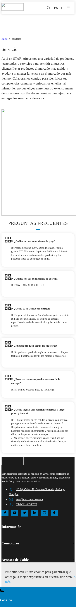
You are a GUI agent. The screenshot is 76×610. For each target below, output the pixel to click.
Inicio (4, 38)
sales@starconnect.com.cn (29, 499)
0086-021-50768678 (26, 504)
